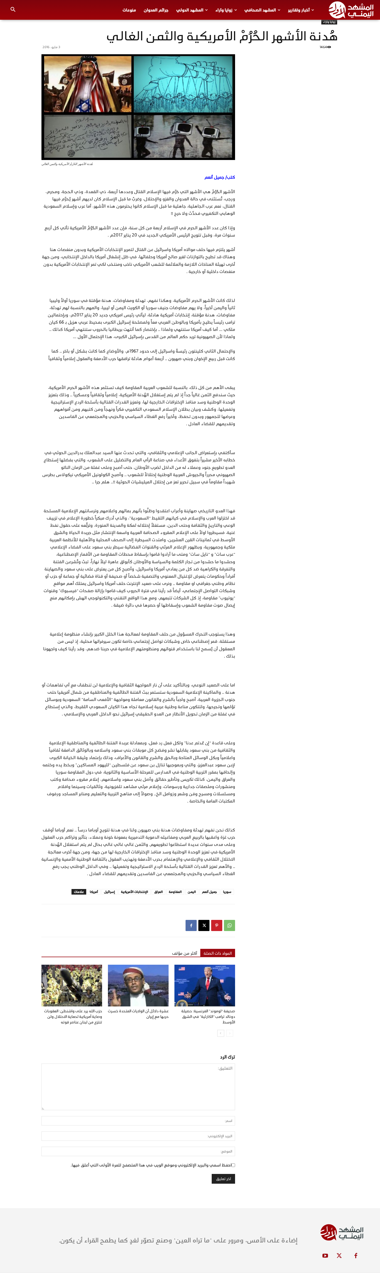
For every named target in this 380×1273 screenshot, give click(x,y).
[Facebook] (191, 925)
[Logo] (351, 9)
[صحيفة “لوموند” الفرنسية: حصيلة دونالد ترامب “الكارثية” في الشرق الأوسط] (204, 985)
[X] (203, 925)
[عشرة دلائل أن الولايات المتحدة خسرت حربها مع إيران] (138, 985)
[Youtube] (325, 1256)
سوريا (227, 892)
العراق (158, 892)
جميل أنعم (209, 892)
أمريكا (94, 892)
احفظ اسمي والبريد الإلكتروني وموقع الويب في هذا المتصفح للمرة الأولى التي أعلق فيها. (151, 1165)
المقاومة (175, 892)
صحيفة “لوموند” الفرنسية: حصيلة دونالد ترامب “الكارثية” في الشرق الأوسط (208, 1016)
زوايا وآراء (329, 22)
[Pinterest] (216, 925)
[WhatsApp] (229, 925)
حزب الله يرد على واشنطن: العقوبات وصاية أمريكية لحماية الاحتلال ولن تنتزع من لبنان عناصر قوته (73, 1016)
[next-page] (220, 1033)
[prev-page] (229, 1033)
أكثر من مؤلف (184, 953)
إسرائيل (109, 892)
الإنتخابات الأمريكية (134, 892)
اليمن (192, 892)
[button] (13, 10)
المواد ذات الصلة (218, 953)
